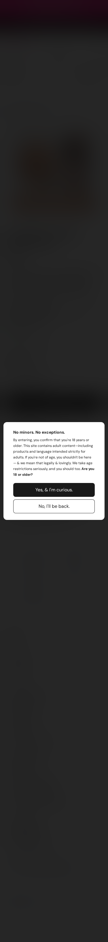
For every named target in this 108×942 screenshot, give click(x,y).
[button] (54, 490)
